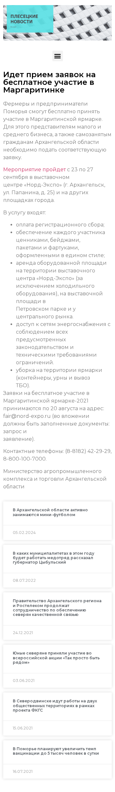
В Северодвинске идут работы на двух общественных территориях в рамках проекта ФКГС (55, 706)
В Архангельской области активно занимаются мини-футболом (50, 512)
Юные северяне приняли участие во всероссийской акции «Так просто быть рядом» (56, 658)
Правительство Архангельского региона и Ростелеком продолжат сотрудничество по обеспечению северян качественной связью (57, 607)
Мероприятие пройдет (34, 170)
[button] (57, 56)
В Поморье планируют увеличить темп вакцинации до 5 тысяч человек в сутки (56, 751)
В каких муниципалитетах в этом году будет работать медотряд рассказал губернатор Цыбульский (53, 558)
